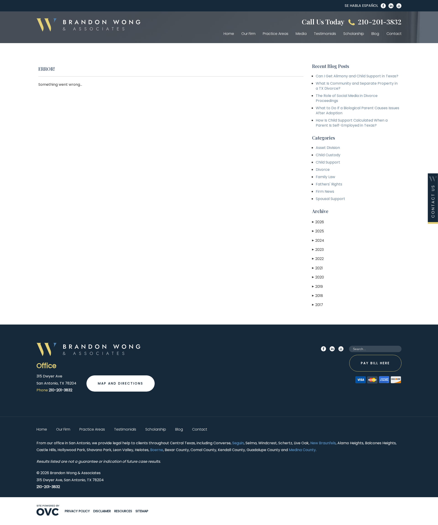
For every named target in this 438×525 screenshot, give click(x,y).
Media (301, 33)
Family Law (325, 176)
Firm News (325, 191)
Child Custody (328, 155)
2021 (317, 268)
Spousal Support (330, 198)
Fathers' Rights (329, 184)
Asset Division (328, 147)
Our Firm (248, 33)
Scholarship (353, 33)
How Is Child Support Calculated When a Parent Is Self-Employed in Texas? (352, 123)
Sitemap (142, 511)
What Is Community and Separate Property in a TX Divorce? (357, 86)
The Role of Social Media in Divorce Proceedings (347, 98)
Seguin (238, 443)
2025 (318, 231)
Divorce (323, 169)
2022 (318, 258)
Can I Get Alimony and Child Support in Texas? (357, 76)
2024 (318, 240)
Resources (123, 511)
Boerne (156, 449)
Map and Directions (120, 383)
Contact (394, 33)
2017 (317, 304)
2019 (317, 286)
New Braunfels (323, 443)
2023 (318, 249)
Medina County (302, 449)
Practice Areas (275, 33)
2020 (318, 277)
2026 (318, 222)
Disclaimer (102, 511)
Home (229, 33)
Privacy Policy (77, 511)
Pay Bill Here (375, 363)
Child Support (328, 162)
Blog (375, 33)
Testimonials (325, 33)
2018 (317, 295)
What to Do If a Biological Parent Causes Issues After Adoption (357, 110)
